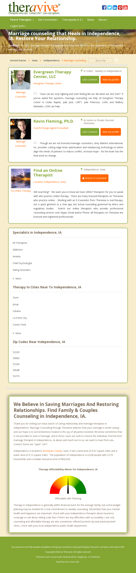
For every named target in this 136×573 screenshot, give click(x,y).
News (90, 19)
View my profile (110, 79)
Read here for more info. (68, 561)
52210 (16, 376)
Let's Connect (89, 79)
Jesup (16, 304)
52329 (16, 352)
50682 (16, 358)
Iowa (34, 60)
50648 (16, 370)
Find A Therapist (21, 19)
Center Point (19, 324)
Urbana (17, 311)
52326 (16, 364)
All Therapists (20, 242)
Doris (16, 297)
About (102, 19)
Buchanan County (52, 450)
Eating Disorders (22, 269)
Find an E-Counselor (95, 178)
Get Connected (47, 19)
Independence (51, 60)
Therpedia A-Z (71, 19)
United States (18, 60)
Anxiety (17, 256)
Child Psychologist (22, 263)
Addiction (18, 249)
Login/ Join (17, 26)
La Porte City (20, 317)
